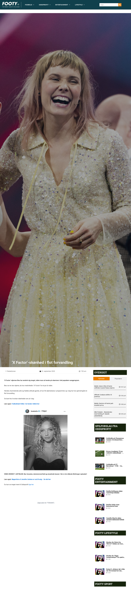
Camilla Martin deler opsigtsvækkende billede (115, 519)
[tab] (101, 378)
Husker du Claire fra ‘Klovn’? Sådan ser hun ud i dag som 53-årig (114, 543)
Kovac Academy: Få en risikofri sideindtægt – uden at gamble (114, 452)
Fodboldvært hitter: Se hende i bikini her (25, 404)
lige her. (31, 484)
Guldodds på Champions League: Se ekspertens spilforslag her (115, 439)
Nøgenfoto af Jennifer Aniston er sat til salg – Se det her (31, 479)
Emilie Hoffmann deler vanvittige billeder (114, 492)
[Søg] (119, 4)
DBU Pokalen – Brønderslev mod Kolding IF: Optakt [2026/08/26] (103, 414)
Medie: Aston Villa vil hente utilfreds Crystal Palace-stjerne (104, 387)
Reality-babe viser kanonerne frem (112, 505)
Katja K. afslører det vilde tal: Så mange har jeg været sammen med (115, 570)
